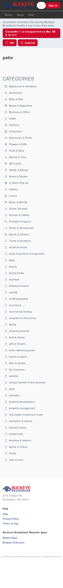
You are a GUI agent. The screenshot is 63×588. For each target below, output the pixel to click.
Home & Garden (18, 176)
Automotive (15, 92)
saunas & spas (17, 427)
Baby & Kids (15, 99)
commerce (14, 305)
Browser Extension (14, 542)
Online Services (18, 208)
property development (21, 401)
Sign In (53, 5)
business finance (18, 285)
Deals (20, 14)
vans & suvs (15, 459)
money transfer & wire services (27, 382)
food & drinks (16, 337)
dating (12, 324)
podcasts (14, 395)
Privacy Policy (11, 518)
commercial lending (20, 311)
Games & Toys (17, 157)
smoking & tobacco (19, 440)
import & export (17, 356)
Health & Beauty (18, 170)
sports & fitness (17, 446)
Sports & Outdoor (19, 234)
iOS (12, 42)
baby (11, 260)
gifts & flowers (17, 343)
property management (21, 408)
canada (13, 292)
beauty (12, 266)
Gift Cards (14, 163)
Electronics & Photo (20, 137)
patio (11, 388)
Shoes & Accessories (21, 228)
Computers (15, 131)
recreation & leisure (20, 421)
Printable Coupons (19, 221)
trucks (12, 453)
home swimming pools (21, 350)
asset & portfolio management (26, 253)
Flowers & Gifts (17, 144)
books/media (16, 273)
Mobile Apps (10, 537)
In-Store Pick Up (18, 182)
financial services (18, 331)
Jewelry (13, 189)
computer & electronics (22, 318)
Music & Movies (17, 202)
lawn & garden (17, 363)
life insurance (16, 369)
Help (5, 514)
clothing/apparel (18, 298)
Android (30, 42)
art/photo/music (17, 247)
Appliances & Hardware (22, 86)
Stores (8, 14)
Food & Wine (16, 150)
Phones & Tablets (19, 215)
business (13, 279)
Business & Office (19, 112)
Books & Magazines (20, 105)
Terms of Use (10, 523)
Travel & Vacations (19, 240)
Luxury (12, 195)
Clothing (13, 125)
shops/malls (15, 434)
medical (13, 376)
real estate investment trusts (25, 414)
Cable (12, 118)
